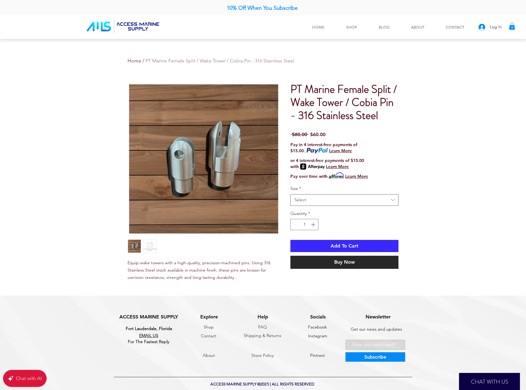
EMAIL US (148, 335)
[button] (512, 26)
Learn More (340, 150)
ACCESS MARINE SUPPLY (148, 317)
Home (134, 61)
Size (295, 188)
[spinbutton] (304, 224)
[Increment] (313, 224)
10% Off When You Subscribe (263, 8)
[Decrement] (295, 224)
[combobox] (344, 200)
